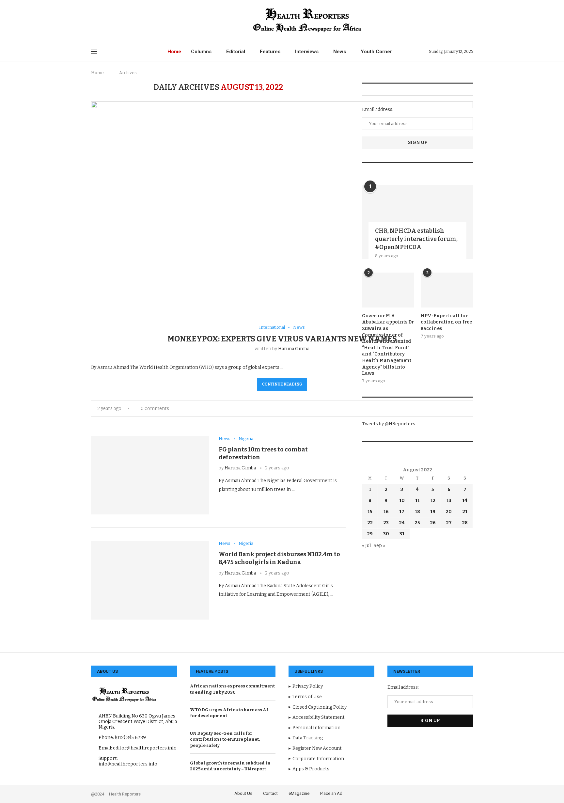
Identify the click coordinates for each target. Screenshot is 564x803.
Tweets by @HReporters (388, 424)
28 (465, 523)
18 (417, 511)
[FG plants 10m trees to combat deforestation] (150, 475)
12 (433, 500)
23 (386, 523)
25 (417, 523)
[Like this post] (220, 502)
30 (386, 534)
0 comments (155, 408)
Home (174, 52)
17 (401, 511)
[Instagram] (108, 21)
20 (449, 511)
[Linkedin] (116, 21)
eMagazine (299, 793)
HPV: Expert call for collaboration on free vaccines (446, 322)
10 (402, 500)
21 (464, 511)
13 (448, 500)
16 (386, 511)
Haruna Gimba (293, 349)
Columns (201, 52)
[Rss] (146, 21)
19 (432, 511)
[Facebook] (93, 21)
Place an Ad (331, 793)
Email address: (377, 109)
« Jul (366, 545)
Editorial (235, 52)
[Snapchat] (138, 21)
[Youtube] (123, 21)
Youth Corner (376, 52)
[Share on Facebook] (228, 502)
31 (402, 534)
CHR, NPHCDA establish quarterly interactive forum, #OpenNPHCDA (416, 239)
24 (402, 523)
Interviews (307, 52)
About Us (243, 793)
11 (417, 500)
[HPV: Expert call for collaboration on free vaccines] (447, 290)
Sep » (379, 545)
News (339, 52)
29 (370, 534)
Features (270, 52)
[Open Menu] (94, 52)
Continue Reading (282, 384)
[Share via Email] (242, 502)
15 (370, 511)
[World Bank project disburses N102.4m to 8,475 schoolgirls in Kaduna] (150, 580)
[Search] (469, 21)
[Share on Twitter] (235, 502)
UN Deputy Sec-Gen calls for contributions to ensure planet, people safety (225, 739)
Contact (270, 793)
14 (464, 500)
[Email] (131, 21)
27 (449, 523)
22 (370, 523)
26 (433, 523)
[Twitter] (101, 21)
